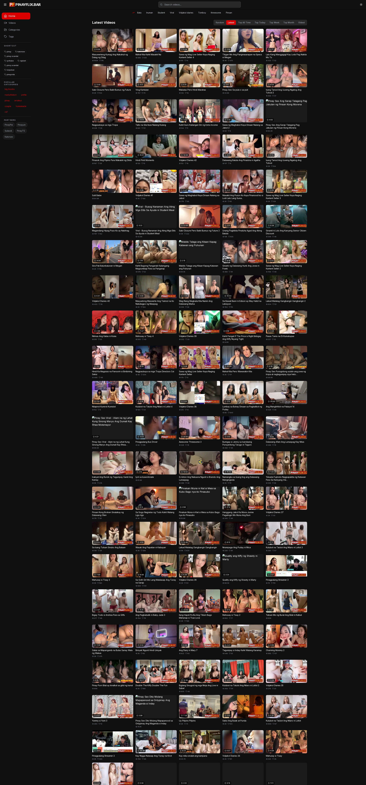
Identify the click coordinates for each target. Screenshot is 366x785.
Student (161, 12)
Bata (139, 12)
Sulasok (8, 131)
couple (8, 106)
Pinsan (229, 12)
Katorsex (9, 137)
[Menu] (5, 4)
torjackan (10, 70)
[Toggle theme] (361, 4)
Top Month (288, 22)
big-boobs (10, 89)
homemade (21, 106)
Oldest (301, 22)
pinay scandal (12, 56)
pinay (9, 52)
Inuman (149, 12)
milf (6, 112)
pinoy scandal (12, 65)
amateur (18, 100)
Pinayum (22, 125)
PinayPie (9, 125)
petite (24, 95)
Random (220, 22)
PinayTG (21, 131)
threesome (216, 12)
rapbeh (23, 61)
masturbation (11, 95)
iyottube (10, 61)
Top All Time (244, 22)
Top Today (260, 22)
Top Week (274, 22)
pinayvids (11, 74)
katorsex (21, 52)
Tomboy (202, 12)
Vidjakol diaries (186, 12)
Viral (172, 12)
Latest (231, 22)
